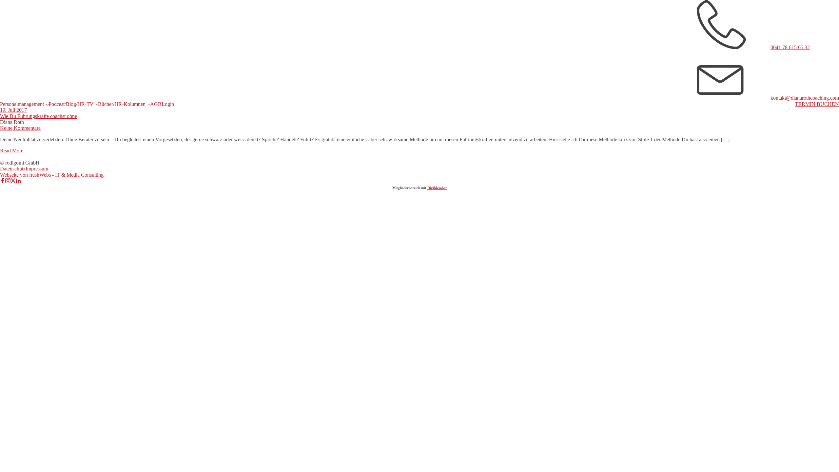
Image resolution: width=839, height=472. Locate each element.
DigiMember (437, 188)
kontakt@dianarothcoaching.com (805, 98)
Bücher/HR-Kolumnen (122, 104)
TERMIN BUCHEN (817, 104)
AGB (156, 104)
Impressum (37, 168)
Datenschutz (13, 168)
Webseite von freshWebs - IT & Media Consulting (52, 175)
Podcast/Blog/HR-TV (71, 104)
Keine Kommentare (20, 128)
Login (168, 104)
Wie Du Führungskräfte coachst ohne (38, 116)
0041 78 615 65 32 (790, 47)
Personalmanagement (22, 104)
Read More (11, 150)
